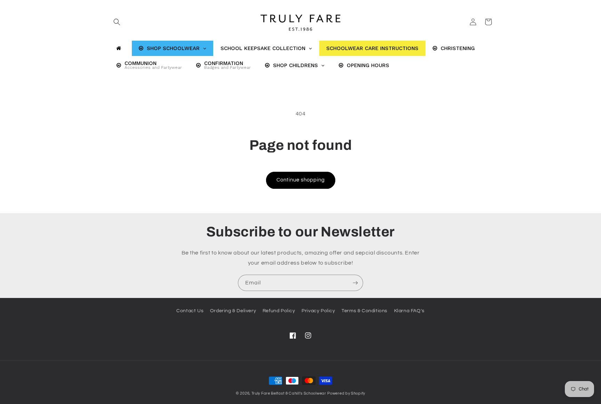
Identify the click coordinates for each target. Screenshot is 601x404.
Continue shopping (301, 180)
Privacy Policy (318, 310)
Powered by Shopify (346, 393)
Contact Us (189, 310)
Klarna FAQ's (409, 310)
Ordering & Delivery (233, 310)
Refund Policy (279, 310)
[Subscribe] (355, 283)
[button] (117, 22)
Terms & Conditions (364, 310)
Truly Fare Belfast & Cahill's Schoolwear (288, 393)
